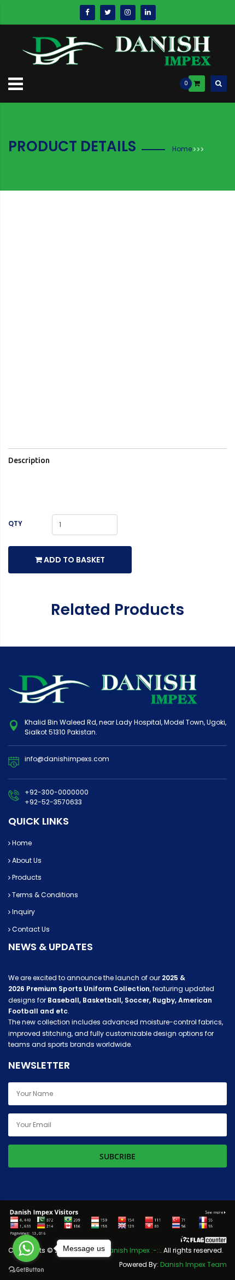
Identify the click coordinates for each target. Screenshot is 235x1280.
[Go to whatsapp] (26, 1248)
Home (182, 148)
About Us (26, 860)
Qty (15, 523)
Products (26, 877)
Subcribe (117, 1156)
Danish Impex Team (193, 1264)
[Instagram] (128, 12)
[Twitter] (107, 12)
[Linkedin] (148, 12)
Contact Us (30, 929)
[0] (197, 83)
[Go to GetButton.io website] (26, 1269)
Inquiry (22, 911)
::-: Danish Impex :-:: (127, 1250)
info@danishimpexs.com (67, 758)
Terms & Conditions (44, 894)
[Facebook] (87, 12)
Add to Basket (73, 559)
